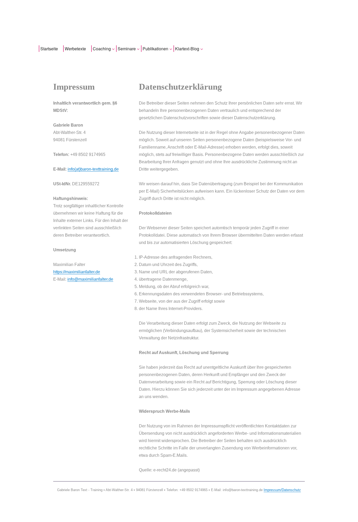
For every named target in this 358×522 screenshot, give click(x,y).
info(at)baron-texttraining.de (93, 169)
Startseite (49, 49)
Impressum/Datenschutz (282, 490)
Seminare (127, 49)
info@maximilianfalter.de (90, 279)
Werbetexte (75, 49)
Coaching (102, 49)
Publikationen (155, 49)
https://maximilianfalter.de (76, 272)
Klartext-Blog (187, 49)
